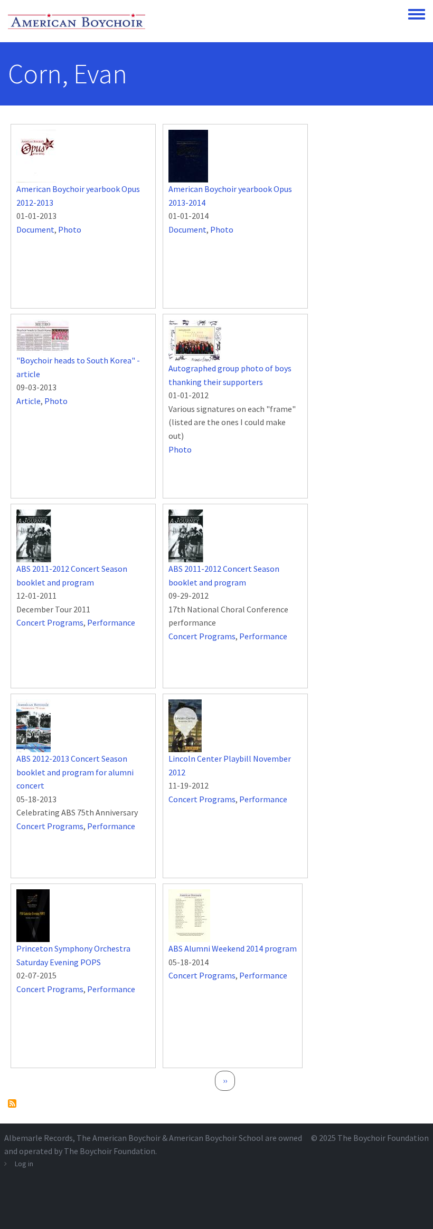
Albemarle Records (38, 1137)
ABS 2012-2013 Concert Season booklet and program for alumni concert (75, 772)
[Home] (76, 21)
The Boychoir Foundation (383, 1137)
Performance (111, 622)
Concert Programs (49, 622)
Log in (24, 1163)
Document (35, 229)
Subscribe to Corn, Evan (12, 1103)
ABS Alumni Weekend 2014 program (232, 948)
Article (28, 401)
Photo (69, 229)
